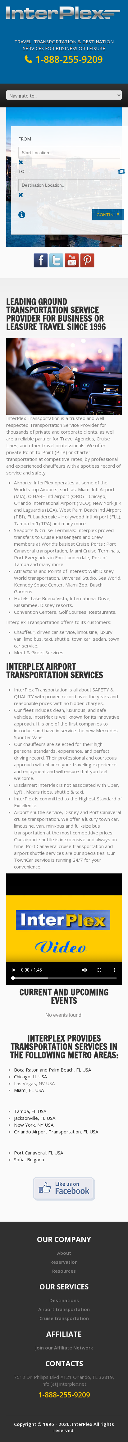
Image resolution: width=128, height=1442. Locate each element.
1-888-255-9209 (69, 59)
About (64, 1253)
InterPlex (82, 1424)
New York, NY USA (33, 1125)
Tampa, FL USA (30, 1111)
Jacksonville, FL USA (34, 1118)
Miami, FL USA (29, 1090)
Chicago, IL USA (30, 1076)
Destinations (64, 1300)
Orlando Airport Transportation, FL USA (56, 1131)
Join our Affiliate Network (64, 1348)
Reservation (64, 1262)
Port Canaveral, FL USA (38, 1153)
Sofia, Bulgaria (29, 1159)
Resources (64, 1271)
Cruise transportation (64, 1318)
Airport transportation (64, 1309)
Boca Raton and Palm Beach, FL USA (52, 1070)
